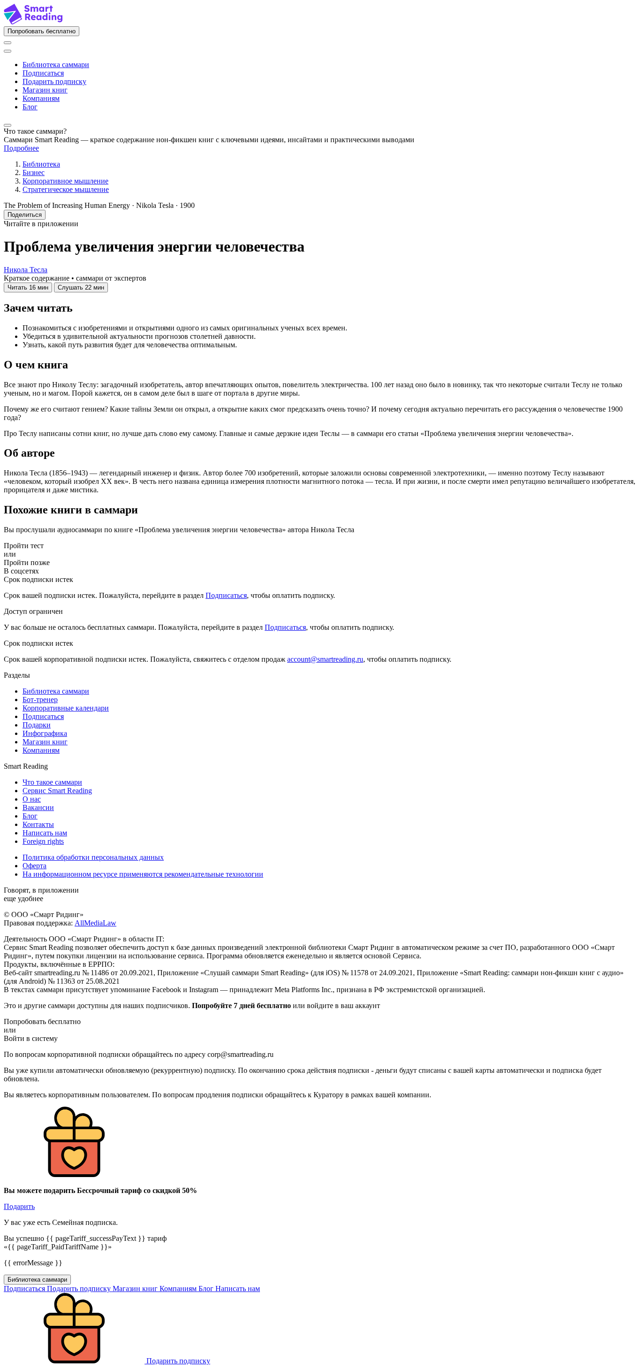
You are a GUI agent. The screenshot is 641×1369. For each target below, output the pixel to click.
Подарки (37, 725)
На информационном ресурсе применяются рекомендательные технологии (143, 874)
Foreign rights (43, 841)
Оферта (34, 866)
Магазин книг (45, 90)
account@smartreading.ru (325, 659)
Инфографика (45, 733)
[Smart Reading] (33, 22)
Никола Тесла (25, 270)
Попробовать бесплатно (42, 31)
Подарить (19, 1206)
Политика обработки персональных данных (93, 857)
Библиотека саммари (56, 65)
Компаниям (41, 98)
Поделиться (25, 214)
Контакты (38, 824)
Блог (30, 107)
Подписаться (43, 73)
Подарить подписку (54, 81)
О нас (32, 799)
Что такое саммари (52, 782)
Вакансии (38, 807)
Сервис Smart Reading (57, 791)
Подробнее (21, 148)
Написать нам (45, 833)
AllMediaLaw (95, 923)
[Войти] (7, 42)
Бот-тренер (40, 700)
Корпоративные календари (66, 708)
